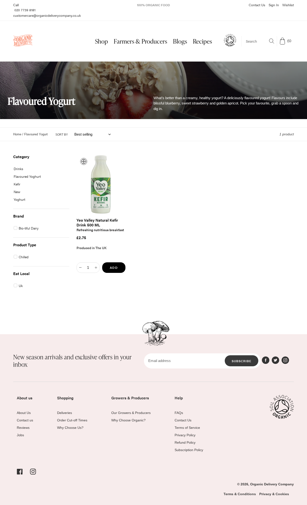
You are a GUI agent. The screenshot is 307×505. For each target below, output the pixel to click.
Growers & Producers (130, 398)
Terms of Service (187, 428)
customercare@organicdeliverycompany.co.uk (47, 15)
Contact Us (257, 4)
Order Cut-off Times (72, 420)
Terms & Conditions (240, 494)
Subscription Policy (189, 450)
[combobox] (259, 41)
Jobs (20, 435)
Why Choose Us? (70, 428)
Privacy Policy (185, 435)
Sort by (61, 134)
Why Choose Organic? (128, 420)
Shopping (65, 398)
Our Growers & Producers (131, 413)
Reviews (23, 428)
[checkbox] (39, 169)
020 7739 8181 (24, 9)
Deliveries (64, 413)
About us (24, 398)
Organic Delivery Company (272, 484)
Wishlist (288, 4)
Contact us (25, 420)
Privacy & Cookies (274, 494)
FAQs (179, 413)
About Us (24, 413)
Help (179, 398)
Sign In (274, 4)
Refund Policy (185, 442)
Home (17, 134)
